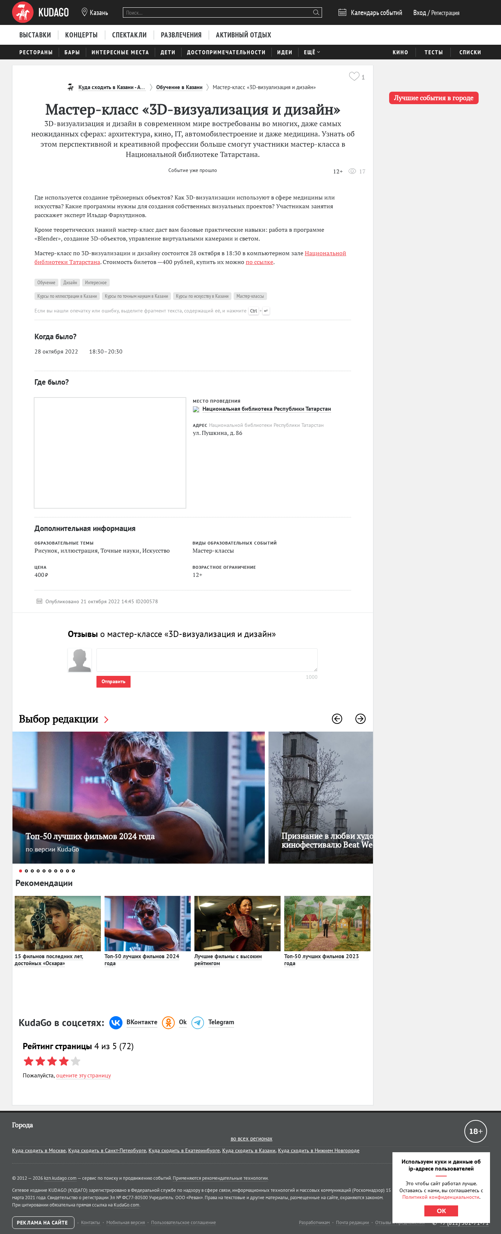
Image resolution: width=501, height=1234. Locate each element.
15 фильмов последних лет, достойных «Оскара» (49, 960)
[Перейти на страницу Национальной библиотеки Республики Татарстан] (196, 409)
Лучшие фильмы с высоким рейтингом (228, 960)
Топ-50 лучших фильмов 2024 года (142, 960)
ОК (441, 1211)
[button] (337, 719)
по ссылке (259, 262)
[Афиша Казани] (40, 12)
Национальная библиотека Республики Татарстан (266, 408)
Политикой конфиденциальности (440, 1197)
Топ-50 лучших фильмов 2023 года (321, 960)
